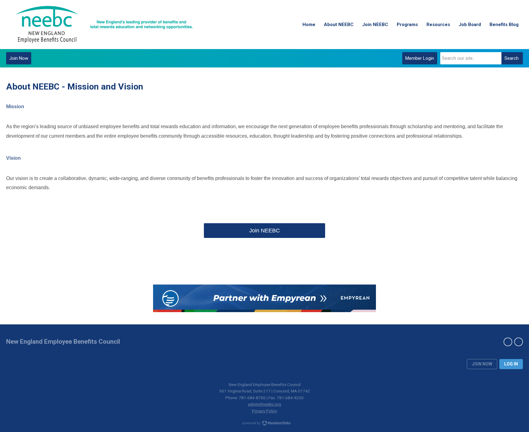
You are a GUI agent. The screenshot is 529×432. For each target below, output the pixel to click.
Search (512, 58)
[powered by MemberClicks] (264, 423)
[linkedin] (508, 342)
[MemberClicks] (104, 24)
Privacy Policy (264, 410)
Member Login (419, 58)
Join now (482, 363)
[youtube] (518, 342)
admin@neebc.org (264, 404)
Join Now (18, 58)
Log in (511, 363)
